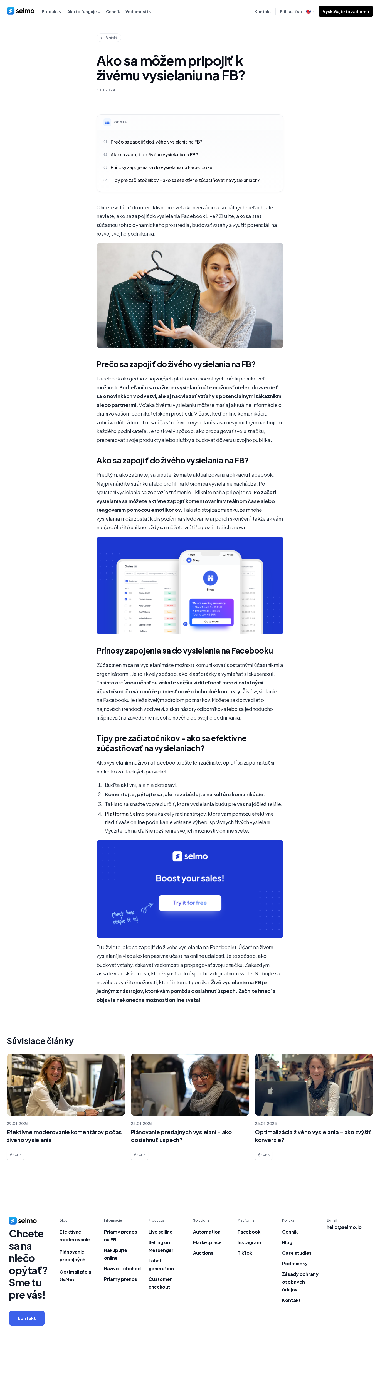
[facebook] (333, 1370)
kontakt (27, 1318)
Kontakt (263, 11)
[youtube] (367, 1370)
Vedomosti (136, 11)
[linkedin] (345, 1370)
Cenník (113, 11)
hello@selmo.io (344, 1227)
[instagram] (356, 1370)
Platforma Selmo (125, 813)
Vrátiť (111, 37)
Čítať (14, 1155)
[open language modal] (310, 11)
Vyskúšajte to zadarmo (346, 11)
